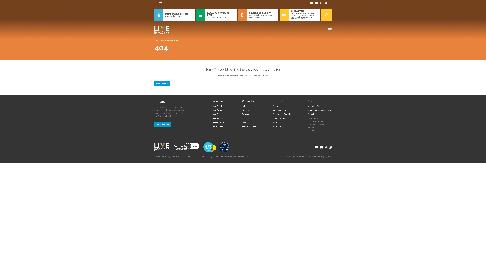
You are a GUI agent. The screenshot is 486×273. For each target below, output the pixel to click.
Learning (245, 110)
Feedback (246, 122)
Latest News (218, 126)
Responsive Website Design (292, 157)
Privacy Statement (279, 118)
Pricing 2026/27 (220, 122)
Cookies (275, 106)
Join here (180, 16)
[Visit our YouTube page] (311, 3)
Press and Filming (249, 126)
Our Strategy (218, 110)
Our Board (217, 106)
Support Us (297, 11)
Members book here (176, 14)
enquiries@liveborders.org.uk (320, 110)
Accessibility (277, 126)
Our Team (217, 114)
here (224, 17)
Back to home (162, 84)
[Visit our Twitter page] (321, 3)
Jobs (244, 106)
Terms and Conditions (281, 122)
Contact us (312, 114)
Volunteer (246, 118)
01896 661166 (313, 106)
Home (156, 41)
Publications (218, 118)
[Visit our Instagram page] (325, 3)
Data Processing (279, 110)
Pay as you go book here (218, 14)
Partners (245, 114)
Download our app (260, 13)
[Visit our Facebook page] (316, 3)
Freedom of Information (282, 114)
